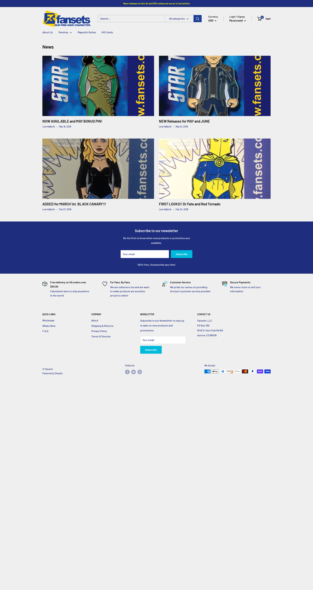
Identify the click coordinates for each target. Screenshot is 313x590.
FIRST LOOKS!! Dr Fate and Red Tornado (189, 204)
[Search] (198, 18)
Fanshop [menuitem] (63, 32)
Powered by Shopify (52, 373)
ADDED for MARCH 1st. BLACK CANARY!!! (74, 204)
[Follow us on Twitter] (133, 371)
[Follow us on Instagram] (139, 371)
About (94, 320)
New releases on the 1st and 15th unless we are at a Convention (156, 3)
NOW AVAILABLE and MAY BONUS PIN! (72, 121)
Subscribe (181, 254)
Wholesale (48, 320)
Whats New (48, 325)
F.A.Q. (45, 330)
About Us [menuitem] (47, 32)
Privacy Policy (99, 330)
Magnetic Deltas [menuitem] (87, 32)
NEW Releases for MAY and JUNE (184, 121)
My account (236, 20)
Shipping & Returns (102, 325)
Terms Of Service (101, 336)
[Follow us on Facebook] (127, 371)
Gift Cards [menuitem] (107, 32)
